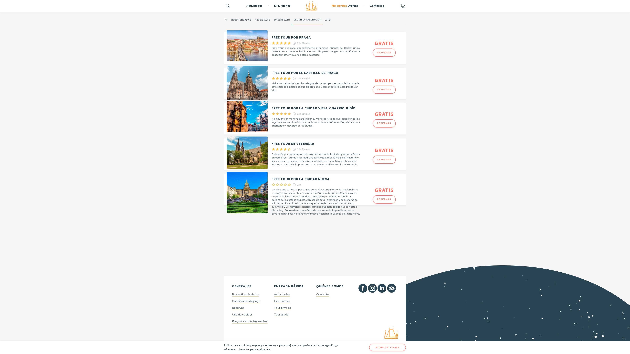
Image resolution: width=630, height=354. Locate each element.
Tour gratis (281, 314)
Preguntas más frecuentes (249, 321)
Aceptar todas (387, 347)
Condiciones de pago (246, 301)
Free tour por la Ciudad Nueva (301, 179)
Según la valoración (307, 20)
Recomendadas (241, 20)
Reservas (238, 307)
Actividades (254, 5)
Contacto (322, 294)
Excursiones (282, 5)
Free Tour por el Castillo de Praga (305, 72)
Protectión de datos (245, 294)
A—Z (328, 20)
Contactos (377, 5)
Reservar (384, 52)
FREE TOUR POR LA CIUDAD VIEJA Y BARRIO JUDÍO (314, 108)
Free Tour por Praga (291, 37)
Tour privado (282, 307)
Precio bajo (282, 20)
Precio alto (262, 20)
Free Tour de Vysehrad (293, 143)
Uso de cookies (242, 314)
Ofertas (345, 5)
